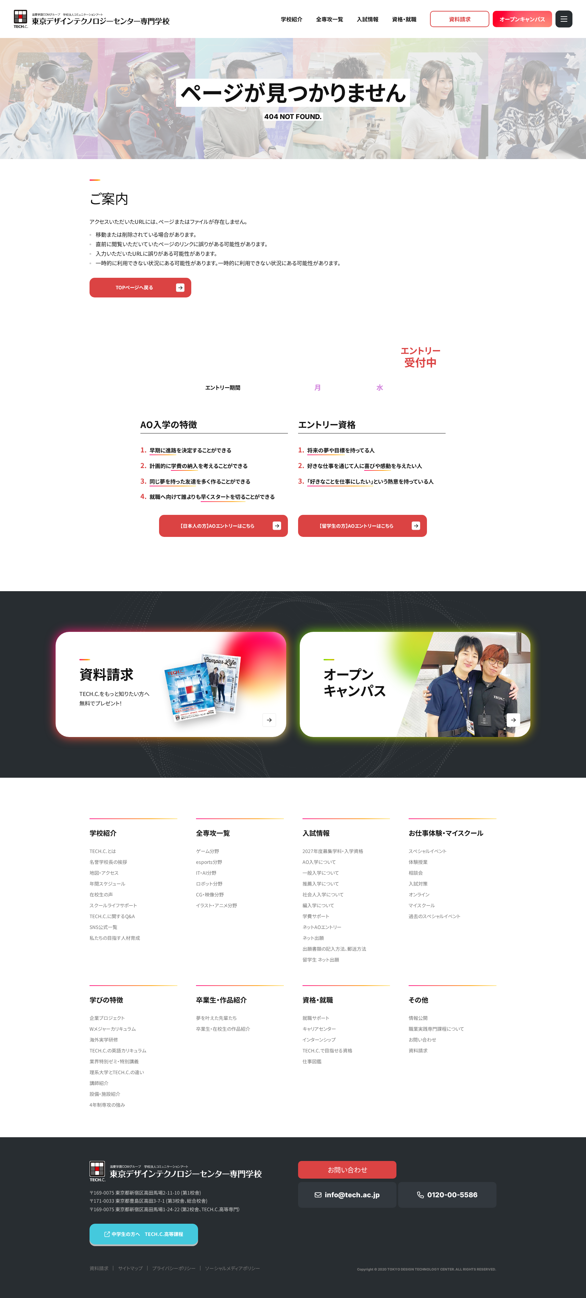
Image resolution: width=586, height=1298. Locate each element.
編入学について (318, 905)
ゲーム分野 (207, 851)
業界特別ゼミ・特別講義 (114, 1061)
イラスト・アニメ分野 (216, 905)
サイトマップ (130, 1268)
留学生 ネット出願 (320, 959)
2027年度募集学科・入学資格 (332, 851)
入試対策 (418, 883)
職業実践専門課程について (436, 1028)
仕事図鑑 (311, 1061)
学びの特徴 (106, 1000)
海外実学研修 (104, 1039)
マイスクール (422, 905)
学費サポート (315, 916)
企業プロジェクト (107, 1017)
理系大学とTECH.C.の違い (117, 1072)
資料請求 (460, 19)
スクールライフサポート (113, 905)
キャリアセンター (319, 1028)
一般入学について (320, 872)
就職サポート (315, 1017)
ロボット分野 (209, 883)
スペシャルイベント (428, 851)
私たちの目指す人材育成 (115, 937)
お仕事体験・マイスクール (446, 833)
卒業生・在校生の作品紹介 (223, 1028)
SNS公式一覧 (103, 927)
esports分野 (209, 861)
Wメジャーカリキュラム (113, 1028)
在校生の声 (101, 894)
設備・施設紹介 (105, 1093)
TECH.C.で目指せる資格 (327, 1050)
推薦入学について (320, 883)
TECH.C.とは (103, 851)
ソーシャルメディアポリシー (232, 1268)
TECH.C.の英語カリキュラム (118, 1050)
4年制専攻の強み (107, 1104)
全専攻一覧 (329, 19)
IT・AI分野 (206, 872)
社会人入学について (323, 894)
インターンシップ (319, 1039)
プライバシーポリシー (174, 1268)
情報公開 (418, 1017)
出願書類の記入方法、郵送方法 (334, 948)
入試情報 (367, 19)
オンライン (419, 894)
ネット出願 (313, 937)
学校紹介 (291, 19)
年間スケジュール (107, 883)
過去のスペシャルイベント (435, 916)
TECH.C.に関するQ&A (112, 916)
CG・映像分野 (210, 894)
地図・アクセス (104, 872)
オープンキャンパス (522, 19)
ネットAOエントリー (321, 927)
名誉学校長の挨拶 (108, 861)
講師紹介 (99, 1083)
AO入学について (319, 861)
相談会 (416, 872)
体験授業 (418, 861)
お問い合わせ (422, 1039)
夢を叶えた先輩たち (216, 1017)
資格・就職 (404, 19)
